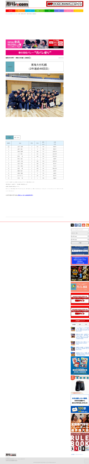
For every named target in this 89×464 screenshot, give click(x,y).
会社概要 (72, 454)
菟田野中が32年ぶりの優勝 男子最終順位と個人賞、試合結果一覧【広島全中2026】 (82, 354)
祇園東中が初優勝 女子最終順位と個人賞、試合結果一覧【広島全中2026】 (82, 348)
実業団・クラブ (39, 10)
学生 (49, 10)
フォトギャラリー (78, 10)
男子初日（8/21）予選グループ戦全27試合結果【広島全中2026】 (82, 343)
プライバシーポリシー (79, 454)
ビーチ (30, 10)
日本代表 (10, 10)
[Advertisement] (44, 25)
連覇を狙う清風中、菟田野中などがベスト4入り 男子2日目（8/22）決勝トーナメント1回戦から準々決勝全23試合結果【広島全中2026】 (82, 336)
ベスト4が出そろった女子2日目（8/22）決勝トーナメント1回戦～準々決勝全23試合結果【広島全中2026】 (82, 329)
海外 (59, 10)
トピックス (68, 10)
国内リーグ (20, 10)
